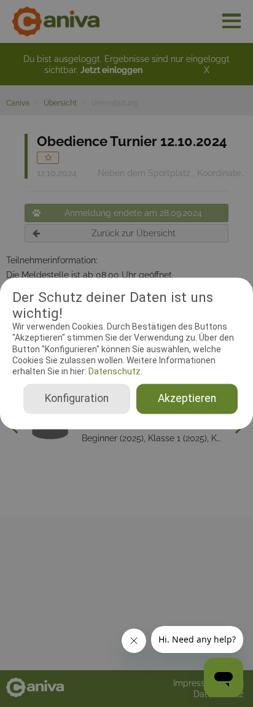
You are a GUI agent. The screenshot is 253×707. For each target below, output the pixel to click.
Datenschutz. (114, 371)
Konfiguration (77, 399)
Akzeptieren (187, 399)
